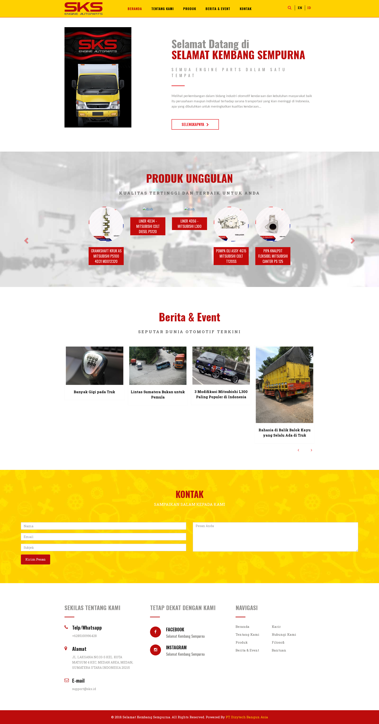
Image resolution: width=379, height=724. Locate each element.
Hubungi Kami (284, 634)
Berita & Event (218, 8)
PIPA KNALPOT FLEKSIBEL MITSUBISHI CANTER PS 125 (273, 256)
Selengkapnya (193, 124)
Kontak (246, 8)
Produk (189, 8)
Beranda (135, 8)
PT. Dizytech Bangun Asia (247, 717)
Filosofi (278, 642)
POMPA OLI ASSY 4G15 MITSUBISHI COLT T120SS (231, 256)
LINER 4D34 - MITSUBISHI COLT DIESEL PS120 (148, 226)
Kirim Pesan (35, 559)
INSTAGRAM (185, 649)
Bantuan (279, 650)
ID (309, 8)
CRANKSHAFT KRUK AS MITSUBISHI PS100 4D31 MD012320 (106, 256)
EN (300, 8)
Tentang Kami (162, 8)
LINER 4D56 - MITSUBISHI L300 (190, 223)
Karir (276, 626)
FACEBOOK (185, 631)
